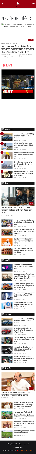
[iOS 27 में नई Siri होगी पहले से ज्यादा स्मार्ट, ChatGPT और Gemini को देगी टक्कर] (7, 268)
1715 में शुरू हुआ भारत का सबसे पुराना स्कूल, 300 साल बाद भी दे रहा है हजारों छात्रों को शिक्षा (23, 250)
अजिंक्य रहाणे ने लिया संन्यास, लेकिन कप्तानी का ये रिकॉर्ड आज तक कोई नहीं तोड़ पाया (23, 145)
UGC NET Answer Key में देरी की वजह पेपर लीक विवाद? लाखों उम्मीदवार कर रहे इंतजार (24, 222)
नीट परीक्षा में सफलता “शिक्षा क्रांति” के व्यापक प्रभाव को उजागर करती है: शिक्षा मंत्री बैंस (23, 241)
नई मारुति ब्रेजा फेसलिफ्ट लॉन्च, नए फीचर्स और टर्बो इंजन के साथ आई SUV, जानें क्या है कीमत (23, 330)
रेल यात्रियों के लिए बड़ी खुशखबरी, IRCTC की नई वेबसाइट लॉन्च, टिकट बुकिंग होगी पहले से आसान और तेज (24, 286)
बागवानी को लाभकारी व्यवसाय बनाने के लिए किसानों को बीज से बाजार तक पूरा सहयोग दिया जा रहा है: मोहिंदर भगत (23, 405)
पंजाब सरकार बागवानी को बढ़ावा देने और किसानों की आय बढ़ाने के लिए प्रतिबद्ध (16, 394)
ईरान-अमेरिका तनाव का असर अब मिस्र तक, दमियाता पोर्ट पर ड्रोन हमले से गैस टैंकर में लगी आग (23, 164)
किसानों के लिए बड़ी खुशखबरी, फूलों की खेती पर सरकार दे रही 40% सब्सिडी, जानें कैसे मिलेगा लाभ (24, 423)
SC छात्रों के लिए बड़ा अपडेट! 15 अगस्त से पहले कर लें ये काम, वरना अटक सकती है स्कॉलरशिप (24, 232)
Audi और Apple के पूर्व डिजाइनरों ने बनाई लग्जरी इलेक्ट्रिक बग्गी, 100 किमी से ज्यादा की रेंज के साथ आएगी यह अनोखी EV (24, 276)
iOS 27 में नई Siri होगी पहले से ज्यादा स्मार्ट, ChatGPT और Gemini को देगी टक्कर (23, 267)
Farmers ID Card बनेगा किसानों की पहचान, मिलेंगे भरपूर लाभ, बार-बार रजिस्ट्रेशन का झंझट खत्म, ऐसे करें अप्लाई (24, 414)
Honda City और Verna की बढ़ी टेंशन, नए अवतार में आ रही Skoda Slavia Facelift (24, 136)
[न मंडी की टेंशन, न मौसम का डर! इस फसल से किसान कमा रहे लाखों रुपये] (7, 434)
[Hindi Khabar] (18, 4)
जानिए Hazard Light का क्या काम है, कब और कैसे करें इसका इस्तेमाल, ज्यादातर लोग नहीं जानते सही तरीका (24, 358)
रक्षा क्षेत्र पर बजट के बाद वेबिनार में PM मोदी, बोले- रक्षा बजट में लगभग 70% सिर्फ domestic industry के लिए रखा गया (18, 49)
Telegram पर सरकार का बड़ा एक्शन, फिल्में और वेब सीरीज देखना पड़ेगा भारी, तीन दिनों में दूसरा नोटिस (23, 304)
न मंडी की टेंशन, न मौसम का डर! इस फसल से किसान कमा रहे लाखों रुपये (24, 432)
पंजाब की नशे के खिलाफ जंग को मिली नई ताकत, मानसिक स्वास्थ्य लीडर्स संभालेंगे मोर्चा (24, 155)
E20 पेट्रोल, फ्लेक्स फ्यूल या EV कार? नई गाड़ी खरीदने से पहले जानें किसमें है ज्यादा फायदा (24, 340)
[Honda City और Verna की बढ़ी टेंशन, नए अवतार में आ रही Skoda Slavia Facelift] (7, 137)
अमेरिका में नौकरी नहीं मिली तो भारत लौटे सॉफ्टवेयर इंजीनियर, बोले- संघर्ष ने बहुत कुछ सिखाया (17, 210)
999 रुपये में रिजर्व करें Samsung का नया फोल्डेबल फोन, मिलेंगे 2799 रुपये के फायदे (24, 295)
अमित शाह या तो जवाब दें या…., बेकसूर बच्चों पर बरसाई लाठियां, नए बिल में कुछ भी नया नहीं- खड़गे (23, 173)
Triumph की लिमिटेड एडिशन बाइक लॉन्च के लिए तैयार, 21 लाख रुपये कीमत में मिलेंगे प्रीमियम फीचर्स (24, 349)
